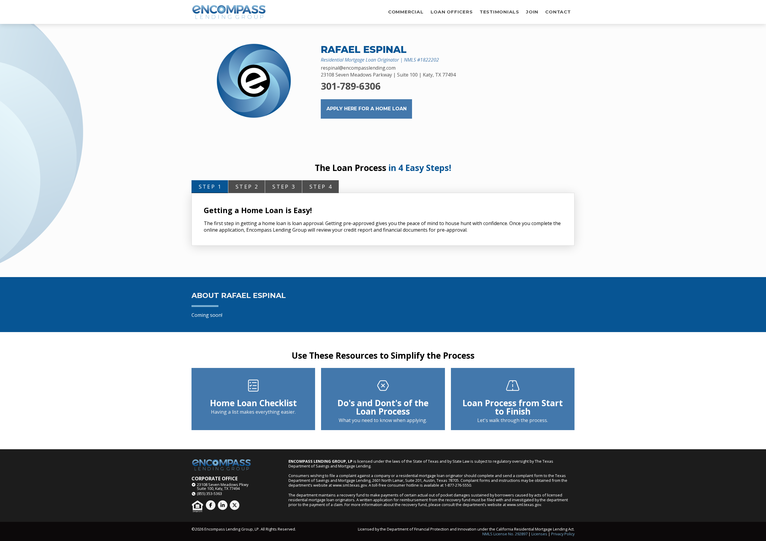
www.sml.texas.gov (350, 485)
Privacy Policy (562, 534)
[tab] (210, 186)
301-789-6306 (351, 86)
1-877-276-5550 (457, 485)
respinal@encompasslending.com (358, 68)
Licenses (539, 534)
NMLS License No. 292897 (505, 534)
